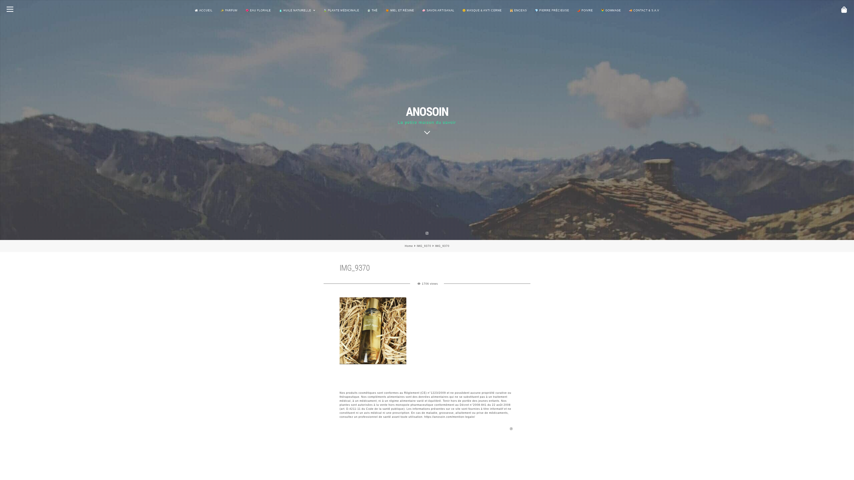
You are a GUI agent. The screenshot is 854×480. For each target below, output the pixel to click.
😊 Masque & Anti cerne (482, 10)
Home (409, 246)
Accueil (206, 10)
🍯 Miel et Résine (400, 10)
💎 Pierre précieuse (552, 10)
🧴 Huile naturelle (295, 10)
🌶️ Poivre (585, 10)
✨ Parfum (229, 10)
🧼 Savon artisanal (438, 10)
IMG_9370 (424, 246)
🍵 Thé (372, 10)
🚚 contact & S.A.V (644, 10)
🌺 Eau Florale (258, 10)
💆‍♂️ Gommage (611, 10)
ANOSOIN (427, 112)
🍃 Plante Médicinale (341, 10)
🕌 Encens (518, 10)
